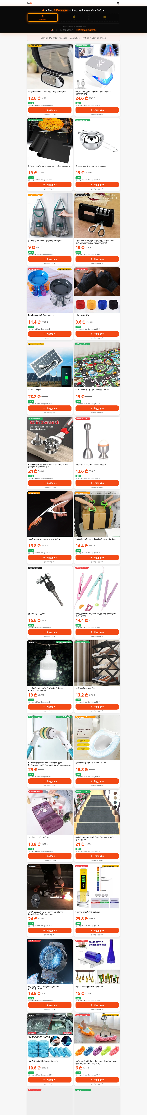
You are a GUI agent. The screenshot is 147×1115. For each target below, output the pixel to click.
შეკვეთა (52, 110)
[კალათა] (117, 3)
